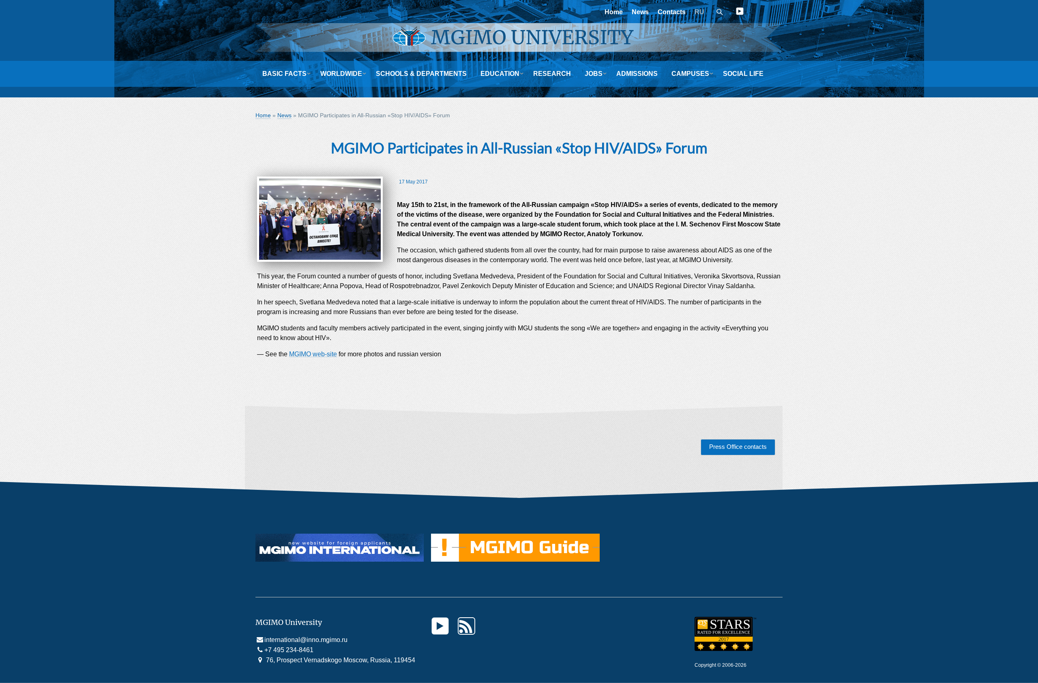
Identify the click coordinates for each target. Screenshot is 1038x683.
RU (699, 12)
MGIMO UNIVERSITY (532, 37)
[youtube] (740, 12)
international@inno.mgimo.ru (305, 639)
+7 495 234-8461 (288, 649)
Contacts (672, 12)
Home (614, 12)
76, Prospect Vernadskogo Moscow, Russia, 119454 (339, 660)
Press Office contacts (738, 446)
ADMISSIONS (637, 73)
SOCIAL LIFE (743, 73)
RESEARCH (552, 73)
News (640, 12)
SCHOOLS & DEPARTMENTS (421, 73)
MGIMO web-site (313, 354)
